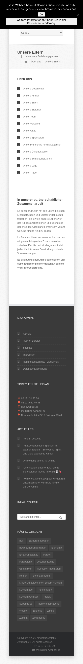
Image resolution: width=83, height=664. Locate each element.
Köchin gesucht (32, 438)
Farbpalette (25, 561)
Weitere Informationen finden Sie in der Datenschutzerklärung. (41, 21)
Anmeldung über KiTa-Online (39, 460)
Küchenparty (45, 589)
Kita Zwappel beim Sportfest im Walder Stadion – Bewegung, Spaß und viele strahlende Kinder (42, 449)
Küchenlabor (26, 589)
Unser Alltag (29, 130)
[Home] (26, 61)
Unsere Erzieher (32, 109)
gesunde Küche (45, 561)
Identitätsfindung (41, 575)
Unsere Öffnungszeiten (35, 151)
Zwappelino (38, 617)
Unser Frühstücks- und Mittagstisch (42, 144)
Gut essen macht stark (49, 568)
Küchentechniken (28, 596)
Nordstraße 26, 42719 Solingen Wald (41, 415)
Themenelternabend (48, 603)
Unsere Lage (30, 165)
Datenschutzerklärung (35, 368)
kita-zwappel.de (29, 406)
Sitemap (27, 347)
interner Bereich (31, 340)
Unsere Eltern (30, 102)
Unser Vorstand (31, 123)
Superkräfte (25, 603)
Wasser (23, 610)
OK (41, 14)
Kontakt (27, 333)
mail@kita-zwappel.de (33, 411)
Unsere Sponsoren (33, 137)
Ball (21, 540)
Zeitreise (37, 610)
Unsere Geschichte (33, 88)
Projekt (47, 596)
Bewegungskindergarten (32, 547)
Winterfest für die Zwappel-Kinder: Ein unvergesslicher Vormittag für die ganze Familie (44, 482)
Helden (23, 575)
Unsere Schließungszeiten (37, 158)
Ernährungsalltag (28, 554)
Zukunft (23, 617)
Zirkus (50, 610)
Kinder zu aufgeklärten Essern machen (40, 582)
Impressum (29, 354)
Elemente (56, 547)
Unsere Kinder (31, 95)
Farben (47, 554)
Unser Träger (30, 172)
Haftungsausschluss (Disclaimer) (41, 361)
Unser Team (29, 116)
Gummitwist (25, 568)
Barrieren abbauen (39, 540)
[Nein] (78, 15)
